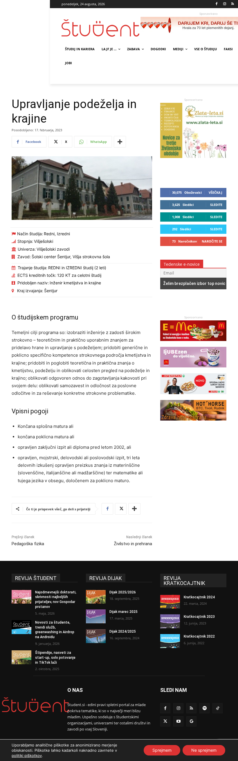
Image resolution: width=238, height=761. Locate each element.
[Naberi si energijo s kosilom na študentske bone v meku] (193, 344)
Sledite (216, 204)
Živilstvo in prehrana (133, 543)
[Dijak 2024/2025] (96, 636)
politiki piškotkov (27, 755)
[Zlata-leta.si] (193, 156)
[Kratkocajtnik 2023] (170, 621)
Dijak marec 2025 (123, 612)
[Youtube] (178, 721)
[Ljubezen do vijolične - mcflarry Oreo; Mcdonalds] (193, 370)
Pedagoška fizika (28, 543)
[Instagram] (224, 4)
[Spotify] (204, 708)
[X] (121, 509)
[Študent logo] (101, 28)
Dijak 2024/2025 (122, 631)
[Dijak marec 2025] (96, 616)
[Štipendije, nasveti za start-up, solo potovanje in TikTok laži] (21, 657)
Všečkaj (215, 192)
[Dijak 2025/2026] (96, 597)
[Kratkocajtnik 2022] (170, 641)
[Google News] (191, 721)
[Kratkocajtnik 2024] (170, 602)
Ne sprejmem (204, 750)
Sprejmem (162, 750)
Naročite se (212, 241)
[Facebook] (216, 4)
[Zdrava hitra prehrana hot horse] (193, 423)
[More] (120, 142)
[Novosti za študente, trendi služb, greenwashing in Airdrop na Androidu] (21, 627)
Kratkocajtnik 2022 (199, 636)
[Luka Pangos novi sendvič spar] (193, 397)
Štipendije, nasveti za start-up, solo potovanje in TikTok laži (55, 658)
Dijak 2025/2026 (122, 592)
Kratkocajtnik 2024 (199, 597)
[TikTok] (217, 708)
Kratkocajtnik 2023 (199, 617)
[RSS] (232, 4)
